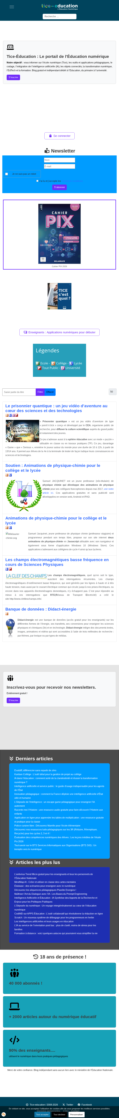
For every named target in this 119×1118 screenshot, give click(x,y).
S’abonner (59, 187)
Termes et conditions (72, 181)
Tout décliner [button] (59, 1114)
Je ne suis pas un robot (24, 174)
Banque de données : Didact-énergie (40, 609)
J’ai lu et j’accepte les (60, 181)
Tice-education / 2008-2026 (44, 1105)
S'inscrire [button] (13, 77)
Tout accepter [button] (42, 1114)
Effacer (50, 392)
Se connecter (62, 135)
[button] (3, 1114)
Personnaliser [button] (76, 1114)
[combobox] (59, 16)
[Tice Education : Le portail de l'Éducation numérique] (59, 7)
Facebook (87, 1105)
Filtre (40, 392)
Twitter (69, 1105)
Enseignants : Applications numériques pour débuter (61, 332)
